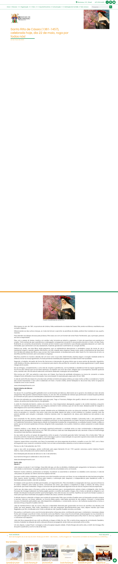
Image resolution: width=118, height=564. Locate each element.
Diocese (14, 7)
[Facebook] (110, 2)
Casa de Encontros (44, 7)
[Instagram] (107, 2)
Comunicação (56, 7)
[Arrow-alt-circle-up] (115, 560)
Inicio (8, 7)
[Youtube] (114, 2)
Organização (24, 7)
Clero (33, 7)
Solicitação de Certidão (71, 7)
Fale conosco (84, 7)
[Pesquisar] (110, 7)
